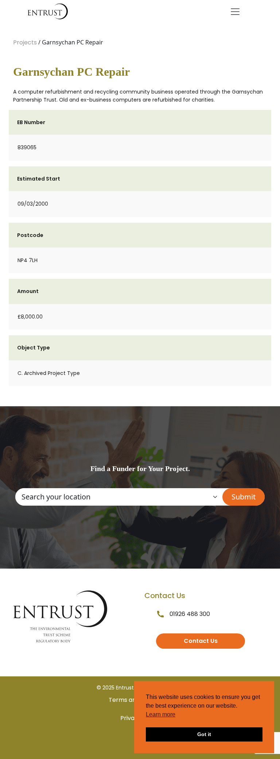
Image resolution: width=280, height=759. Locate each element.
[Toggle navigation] (235, 12)
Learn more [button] (160, 714)
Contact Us (201, 641)
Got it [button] (204, 734)
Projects (25, 42)
